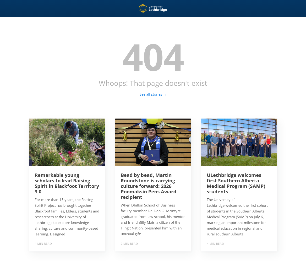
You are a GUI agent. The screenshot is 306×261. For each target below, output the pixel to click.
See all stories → (153, 94)
